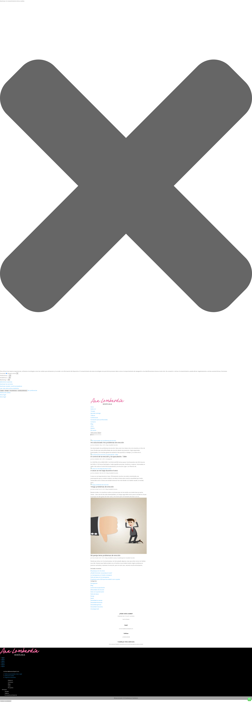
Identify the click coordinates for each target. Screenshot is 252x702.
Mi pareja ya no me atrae (98, 571)
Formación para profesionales (99, 419)
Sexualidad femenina (96, 602)
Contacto (93, 422)
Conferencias (94, 417)
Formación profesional (11, 695)
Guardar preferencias (22, 390)
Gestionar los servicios (6, 384)
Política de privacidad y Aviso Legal (13, 674)
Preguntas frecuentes (10, 677)
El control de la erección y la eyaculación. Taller (109, 456)
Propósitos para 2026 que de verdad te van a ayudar (105, 579)
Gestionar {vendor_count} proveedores (11, 386)
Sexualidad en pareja (112, 558)
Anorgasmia (94, 583)
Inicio (92, 407)
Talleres (93, 415)
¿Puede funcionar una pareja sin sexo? (101, 573)
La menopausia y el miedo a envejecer (101, 575)
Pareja (92, 596)
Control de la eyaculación (98, 587)
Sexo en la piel (95, 489)
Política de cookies (5, 392)
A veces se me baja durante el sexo (104, 470)
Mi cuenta (10, 687)
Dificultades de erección (97, 589)
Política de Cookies (9, 675)
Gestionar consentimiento (6, 701)
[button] (126, 186)
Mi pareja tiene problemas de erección (105, 555)
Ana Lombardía (95, 445)
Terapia (93, 411)
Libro (92, 426)
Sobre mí (93, 409)
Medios (93, 428)
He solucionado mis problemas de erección (107, 442)
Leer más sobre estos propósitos (9, 388)
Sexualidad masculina (113, 445)
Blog (92, 424)
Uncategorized (109, 459)
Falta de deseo (95, 594)
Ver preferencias (13, 390)
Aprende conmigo (96, 413)
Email (126, 625)
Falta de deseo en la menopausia (100, 577)
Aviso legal (3, 395)
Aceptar (2, 390)
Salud (92, 598)
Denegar (7, 390)
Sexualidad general (121, 558)
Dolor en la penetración (97, 592)
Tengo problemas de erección (102, 486)
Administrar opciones (6, 382)
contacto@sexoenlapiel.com (11, 671)
